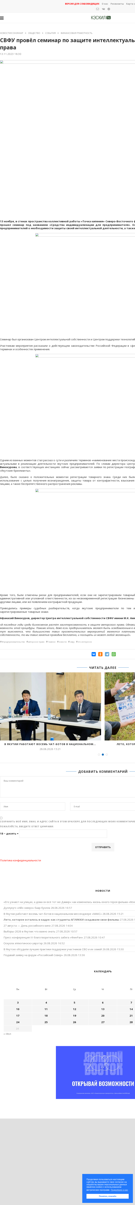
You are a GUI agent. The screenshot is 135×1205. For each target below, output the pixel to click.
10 (17, 1009)
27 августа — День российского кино (27, 925)
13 (102, 1009)
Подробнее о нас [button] (119, 1190)
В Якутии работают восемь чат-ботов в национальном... (50, 744)
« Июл (7, 1033)
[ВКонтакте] (94, 654)
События (50, 33)
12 (74, 1009)
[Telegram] (107, 654)
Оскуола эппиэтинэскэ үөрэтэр (23, 943)
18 (46, 1015)
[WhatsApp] (114, 654)
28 (131, 1022)
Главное (52, 641)
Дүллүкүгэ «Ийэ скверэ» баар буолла (27, 907)
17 (17, 1015)
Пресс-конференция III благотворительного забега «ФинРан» (43, 937)
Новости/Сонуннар (11, 33)
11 (46, 1009)
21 (131, 1015)
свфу (72, 641)
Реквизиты (117, 3)
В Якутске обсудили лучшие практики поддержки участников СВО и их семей (53, 949)
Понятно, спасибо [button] (107, 1196)
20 (102, 1015)
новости (63, 641)
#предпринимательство (13, 641)
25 (46, 1022)
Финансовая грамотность (76, 33)
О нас (105, 3)
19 (74, 1015)
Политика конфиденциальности (20, 860)
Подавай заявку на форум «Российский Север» (33, 955)
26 (74, 1022)
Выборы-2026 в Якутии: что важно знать (29, 931)
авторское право (36, 641)
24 (17, 1022)
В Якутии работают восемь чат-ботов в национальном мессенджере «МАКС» (53, 913)
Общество (34, 33)
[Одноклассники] (100, 654)
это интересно (85, 641)
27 (102, 1022)
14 (131, 1009)
